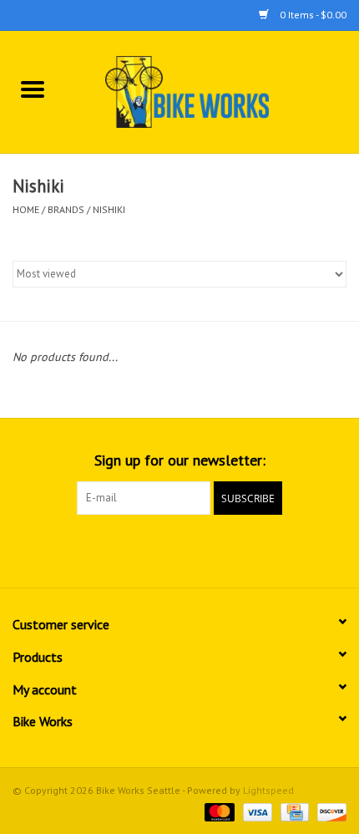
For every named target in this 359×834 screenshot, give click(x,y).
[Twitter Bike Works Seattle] (179, 549)
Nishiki (109, 209)
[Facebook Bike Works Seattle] (149, 549)
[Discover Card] (328, 811)
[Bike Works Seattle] (212, 91)
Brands (66, 209)
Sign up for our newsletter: (179, 460)
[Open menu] (32, 88)
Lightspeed (268, 790)
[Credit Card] (293, 811)
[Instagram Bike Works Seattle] (209, 549)
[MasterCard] (217, 811)
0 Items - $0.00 (311, 14)
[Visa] (256, 811)
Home (26, 209)
